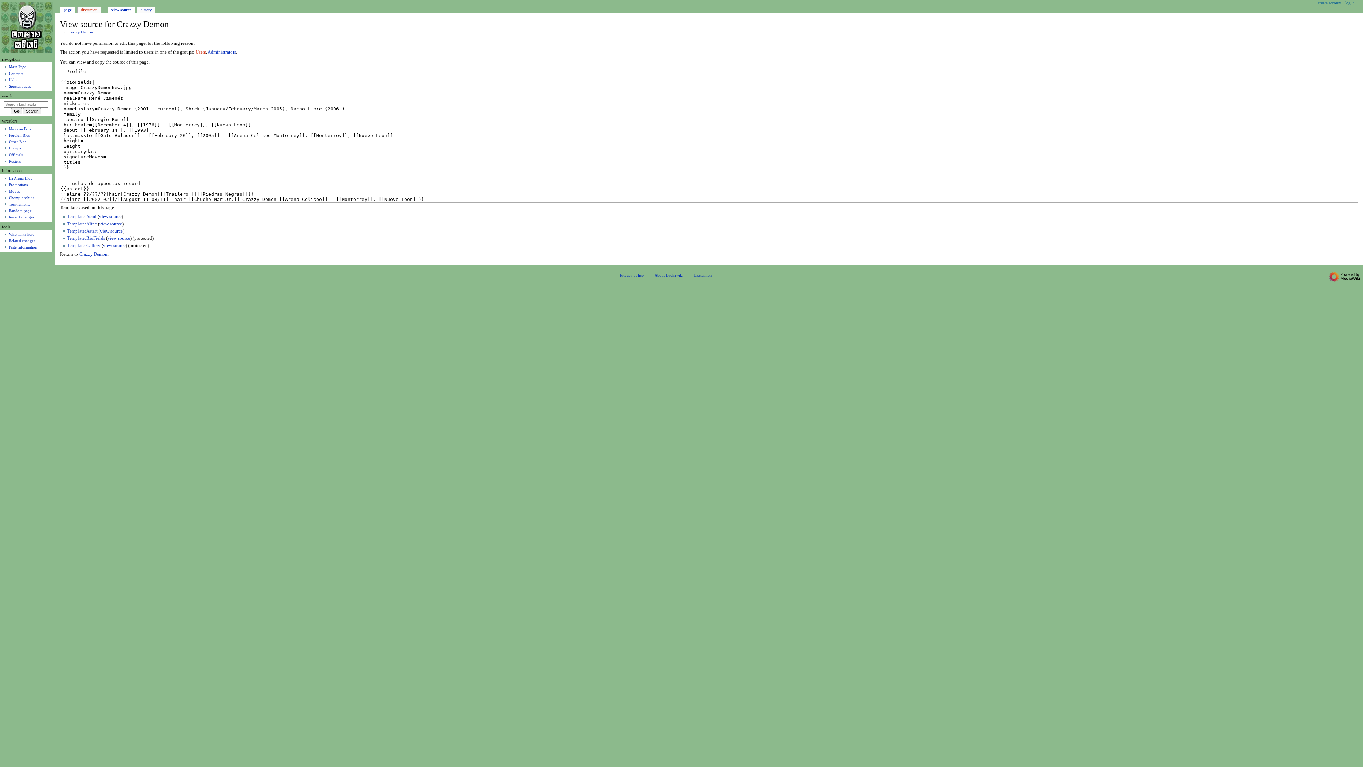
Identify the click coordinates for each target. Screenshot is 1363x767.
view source (110, 216)
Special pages (20, 86)
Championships (21, 198)
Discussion (89, 9)
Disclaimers (703, 275)
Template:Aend (82, 216)
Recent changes (21, 217)
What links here (21, 234)
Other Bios (17, 142)
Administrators (222, 52)
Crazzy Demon (81, 32)
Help (13, 80)
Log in (1350, 3)
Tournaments (19, 204)
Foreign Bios (19, 135)
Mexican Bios (20, 129)
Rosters (15, 161)
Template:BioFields (86, 238)
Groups (15, 148)
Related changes (22, 241)
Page (68, 9)
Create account (1329, 3)
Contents (16, 73)
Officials (16, 155)
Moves (14, 191)
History (146, 9)
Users (201, 52)
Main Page (17, 67)
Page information (23, 247)
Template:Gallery (83, 245)
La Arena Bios (20, 178)
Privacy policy (632, 275)
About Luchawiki (669, 275)
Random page (20, 210)
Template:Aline (82, 224)
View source (121, 9)
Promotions (18, 185)
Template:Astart (82, 231)
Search (7, 96)
